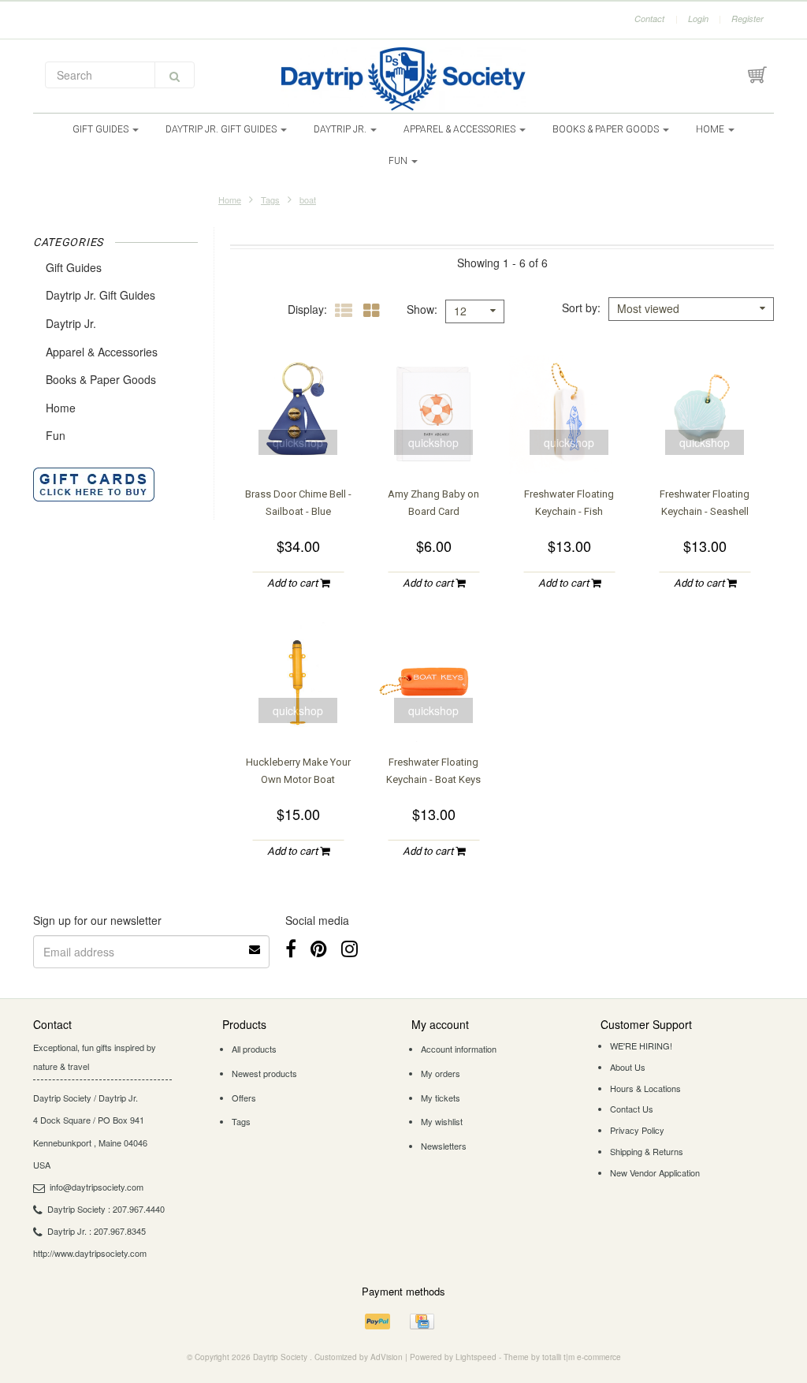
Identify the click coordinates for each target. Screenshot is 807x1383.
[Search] (174, 75)
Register (747, 18)
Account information (458, 1048)
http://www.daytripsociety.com (90, 1253)
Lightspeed (476, 1356)
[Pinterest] (319, 947)
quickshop (298, 442)
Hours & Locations (645, 1088)
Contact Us (631, 1108)
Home (711, 129)
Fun (399, 160)
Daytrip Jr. (341, 129)
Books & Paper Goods (606, 129)
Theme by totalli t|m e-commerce (562, 1356)
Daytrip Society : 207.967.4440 (106, 1208)
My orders (440, 1073)
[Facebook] (290, 947)
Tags (270, 199)
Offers (244, 1097)
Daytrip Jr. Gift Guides (222, 129)
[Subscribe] (255, 944)
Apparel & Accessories (461, 129)
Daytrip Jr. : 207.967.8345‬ (96, 1231)
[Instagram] (349, 947)
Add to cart (293, 583)
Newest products (264, 1073)
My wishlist (442, 1121)
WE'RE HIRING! (641, 1045)
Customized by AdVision (358, 1356)
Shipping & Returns (646, 1151)
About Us (627, 1067)
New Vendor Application (655, 1172)
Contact (649, 18)
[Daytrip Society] (403, 78)
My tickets (440, 1097)
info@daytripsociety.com (96, 1186)
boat (307, 199)
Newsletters (444, 1145)
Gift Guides (102, 129)
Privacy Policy (637, 1130)
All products (254, 1048)
